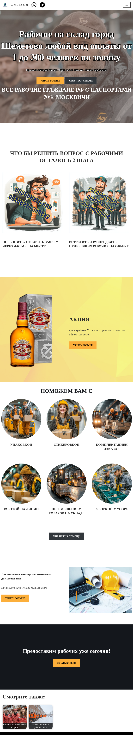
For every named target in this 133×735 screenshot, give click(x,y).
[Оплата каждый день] (5, 4)
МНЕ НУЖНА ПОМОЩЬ (66, 536)
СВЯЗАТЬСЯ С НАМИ (81, 80)
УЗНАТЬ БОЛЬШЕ (50, 80)
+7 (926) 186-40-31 (19, 4)
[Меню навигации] (127, 5)
